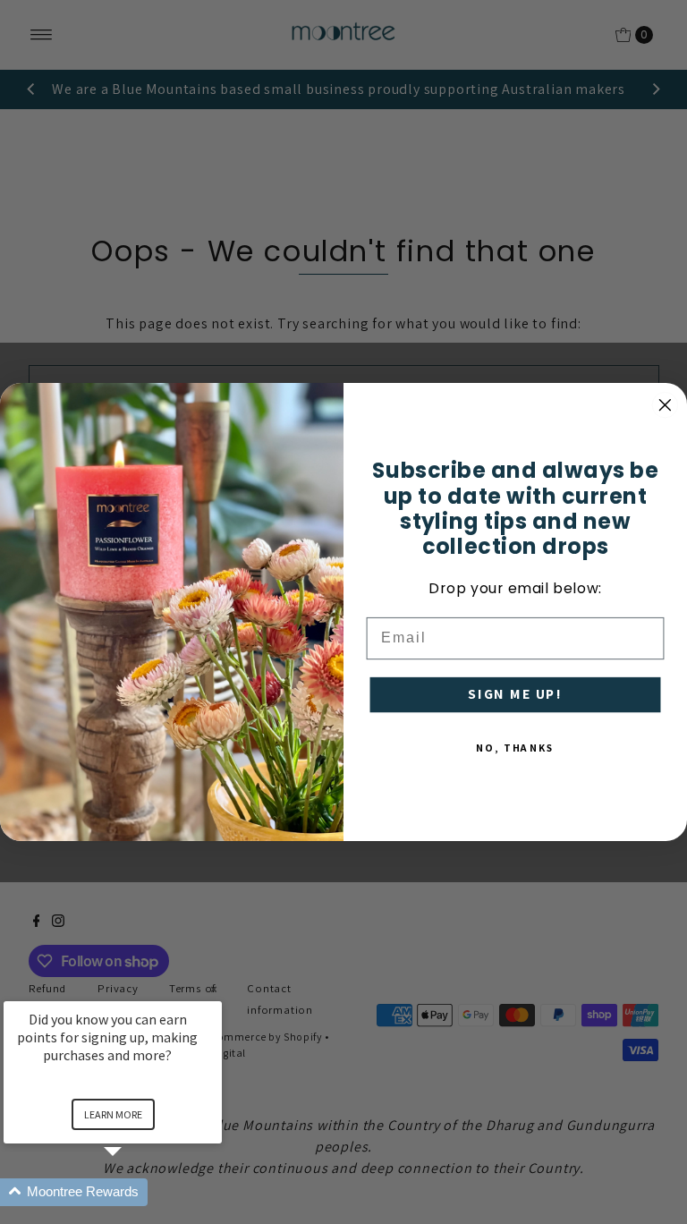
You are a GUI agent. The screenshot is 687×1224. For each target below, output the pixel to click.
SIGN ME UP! (515, 694)
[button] (134, 1192)
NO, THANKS (515, 747)
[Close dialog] (665, 405)
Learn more (113, 1114)
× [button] (213, 989)
